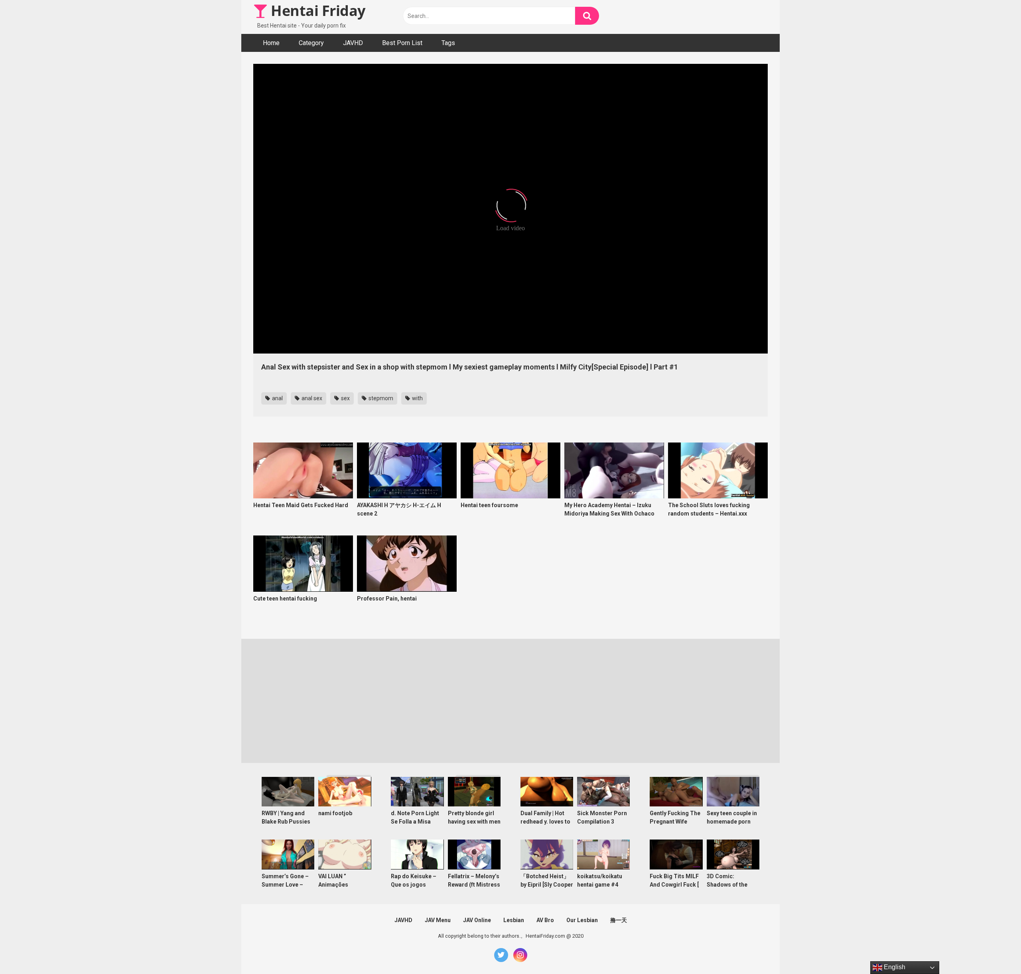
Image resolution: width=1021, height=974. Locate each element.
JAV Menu (438, 920)
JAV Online (477, 920)
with (417, 398)
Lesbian (513, 920)
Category (311, 43)
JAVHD (353, 43)
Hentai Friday (316, 10)
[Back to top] (994, 950)
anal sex (311, 398)
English (893, 967)
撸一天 (618, 920)
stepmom (380, 398)
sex (345, 398)
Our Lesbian (582, 920)
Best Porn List (402, 43)
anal (277, 398)
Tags (448, 43)
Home (271, 43)
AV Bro (545, 920)
